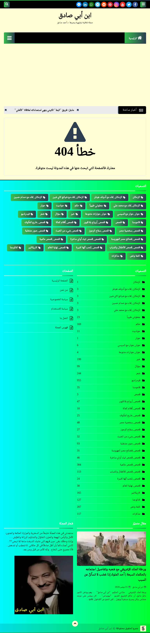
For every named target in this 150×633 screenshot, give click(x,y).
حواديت (60, 205)
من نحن (64, 290)
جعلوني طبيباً (96, 205)
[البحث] (7, 4)
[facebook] (135, 4)
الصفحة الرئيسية (60, 281)
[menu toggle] (143, 4)
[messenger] (79, 4)
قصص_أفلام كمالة (64, 222)
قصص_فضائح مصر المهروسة (125, 239)
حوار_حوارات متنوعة (96, 214)
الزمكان (136, 197)
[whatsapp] (91, 4)
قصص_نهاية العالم (56, 247)
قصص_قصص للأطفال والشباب (125, 247)
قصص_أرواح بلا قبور (94, 222)
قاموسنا (136, 222)
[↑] (75, 624)
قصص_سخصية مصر (129, 230)
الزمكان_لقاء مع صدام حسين (28, 197)
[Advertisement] (75, 77)
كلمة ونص (135, 256)
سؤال (57, 214)
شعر (42, 214)
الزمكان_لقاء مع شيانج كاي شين (68, 197)
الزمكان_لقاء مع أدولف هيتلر (108, 197)
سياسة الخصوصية (59, 299)
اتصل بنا (64, 318)
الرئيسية (133, 38)
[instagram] (116, 4)
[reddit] (104, 4)
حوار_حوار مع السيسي (128, 214)
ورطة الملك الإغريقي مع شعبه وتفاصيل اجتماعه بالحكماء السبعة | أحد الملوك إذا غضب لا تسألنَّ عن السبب (115, 574)
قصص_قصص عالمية (49, 239)
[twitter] (129, 4)
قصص (118, 222)
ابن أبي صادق (138, 587)
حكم (77, 205)
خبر (73, 214)
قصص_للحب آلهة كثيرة (87, 247)
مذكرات (115, 256)
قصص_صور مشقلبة (35, 230)
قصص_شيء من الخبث (66, 230)
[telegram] (97, 4)
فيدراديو (25, 214)
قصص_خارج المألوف (34, 222)
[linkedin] (85, 4)
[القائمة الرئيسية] (9, 37)
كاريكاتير (32, 247)
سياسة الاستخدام (59, 309)
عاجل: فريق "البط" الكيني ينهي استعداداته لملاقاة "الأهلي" (60, 110)
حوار (42, 205)
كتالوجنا (14, 247)
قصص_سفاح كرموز (99, 230)
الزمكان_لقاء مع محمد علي (126, 205)
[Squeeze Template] (143, 628)
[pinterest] (110, 4)
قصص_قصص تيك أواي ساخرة (85, 239)
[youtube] (122, 4)
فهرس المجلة (61, 327)
